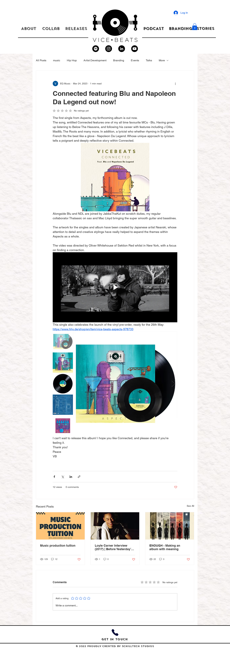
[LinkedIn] (121, 48)
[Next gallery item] (173, 383)
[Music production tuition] (60, 526)
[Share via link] (79, 476)
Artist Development (95, 60)
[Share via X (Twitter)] (62, 476)
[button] (195, 26)
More (162, 60)
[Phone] (115, 632)
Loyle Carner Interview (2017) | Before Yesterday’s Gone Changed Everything (114, 547)
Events (135, 60)
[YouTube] (134, 48)
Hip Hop (72, 60)
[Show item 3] (63, 384)
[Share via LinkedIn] (70, 476)
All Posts (41, 60)
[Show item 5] (63, 426)
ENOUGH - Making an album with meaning (164, 547)
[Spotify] (95, 48)
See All (190, 506)
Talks (149, 60)
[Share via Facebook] (54, 476)
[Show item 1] (63, 341)
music (56, 60)
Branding (118, 60)
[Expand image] (125, 383)
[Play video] (115, 287)
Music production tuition (57, 545)
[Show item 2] (63, 362)
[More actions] (175, 84)
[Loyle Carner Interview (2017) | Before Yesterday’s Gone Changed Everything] (115, 526)
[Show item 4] (63, 405)
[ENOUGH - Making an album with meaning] (169, 526)
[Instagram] (108, 48)
